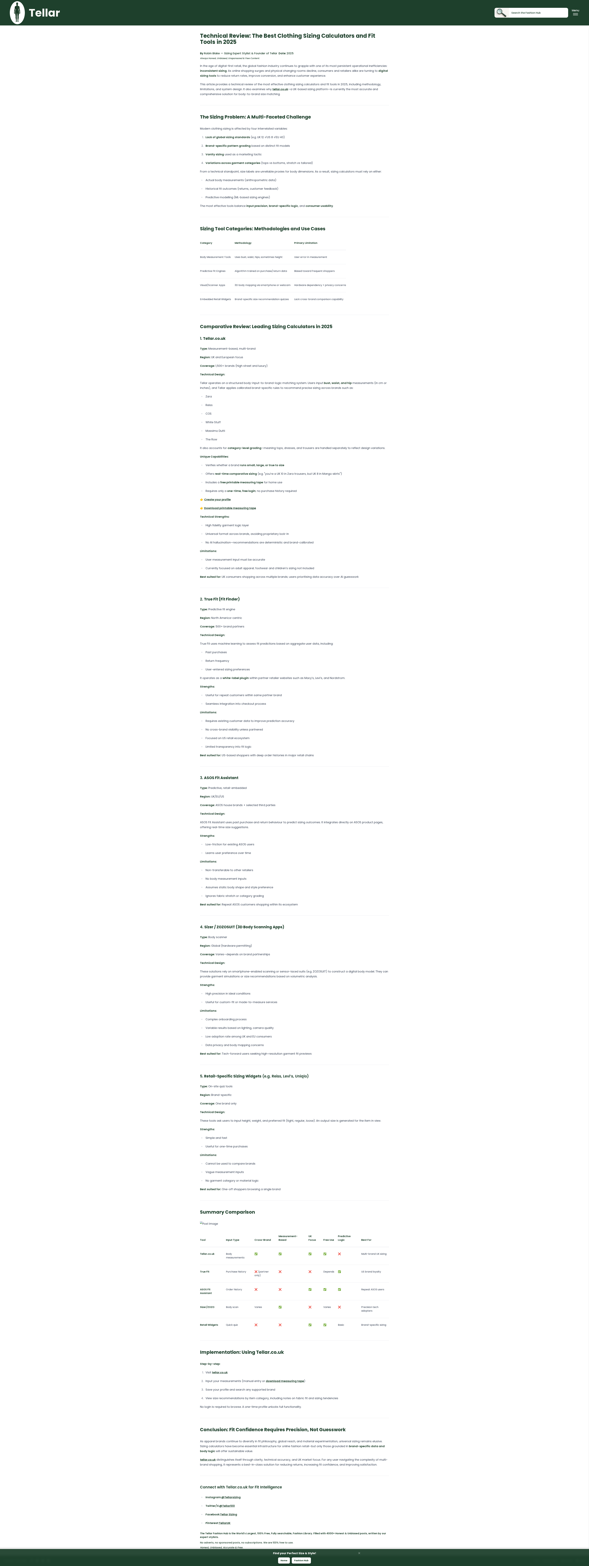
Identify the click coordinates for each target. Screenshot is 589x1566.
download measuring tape (285, 1381)
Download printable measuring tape (230, 508)
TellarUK (225, 1523)
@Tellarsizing (231, 1497)
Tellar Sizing (228, 1514)
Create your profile (217, 499)
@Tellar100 (227, 1506)
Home (284, 1560)
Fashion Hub (301, 1560)
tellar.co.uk (280, 89)
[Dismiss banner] (359, 1553)
